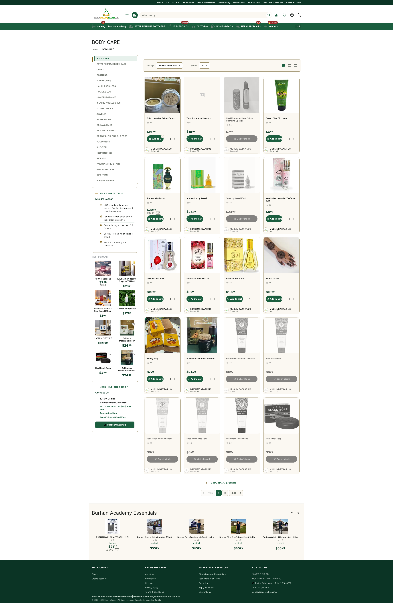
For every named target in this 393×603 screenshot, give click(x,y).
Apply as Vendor (206, 587)
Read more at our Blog (209, 578)
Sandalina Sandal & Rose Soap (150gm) (103, 309)
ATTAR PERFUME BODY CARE (111, 64)
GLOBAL (176, 2)
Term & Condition (108, 413)
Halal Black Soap (103, 368)
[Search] (269, 15)
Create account (99, 578)
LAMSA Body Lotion (126, 308)
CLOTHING (102, 75)
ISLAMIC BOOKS (105, 108)
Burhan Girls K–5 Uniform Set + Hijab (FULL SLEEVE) (280, 537)
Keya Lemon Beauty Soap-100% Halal (126, 280)
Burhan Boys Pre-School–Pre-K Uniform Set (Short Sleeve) (155, 537)
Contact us (150, 578)
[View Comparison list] (276, 15)
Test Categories (104, 153)
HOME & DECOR (104, 92)
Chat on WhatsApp (116, 425)
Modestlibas (239, 2)
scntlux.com (254, 2)
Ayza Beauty (224, 2)
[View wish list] (284, 15)
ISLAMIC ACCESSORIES (109, 103)
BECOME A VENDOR (273, 2)
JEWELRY (102, 114)
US (167, 2)
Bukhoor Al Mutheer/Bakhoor (126, 369)
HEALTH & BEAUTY (106, 130)
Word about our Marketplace (212, 574)
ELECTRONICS (104, 80)
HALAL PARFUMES (206, 2)
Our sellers (204, 583)
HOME (160, 2)
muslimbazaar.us (161, 149)
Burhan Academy (105, 180)
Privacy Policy (151, 587)
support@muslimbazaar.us (113, 417)
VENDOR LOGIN (293, 2)
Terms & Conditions (154, 592)
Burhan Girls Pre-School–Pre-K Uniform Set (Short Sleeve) (196, 537)
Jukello (158, 600)
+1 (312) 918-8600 (282, 583)
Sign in (95, 574)
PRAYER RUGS (104, 119)
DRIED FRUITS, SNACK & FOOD (112, 136)
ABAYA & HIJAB (104, 125)
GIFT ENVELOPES (105, 169)
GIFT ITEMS (102, 175)
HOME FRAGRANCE (106, 97)
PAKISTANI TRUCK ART (108, 164)
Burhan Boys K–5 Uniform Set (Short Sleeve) (112, 537)
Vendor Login (205, 592)
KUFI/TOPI (102, 147)
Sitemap (149, 583)
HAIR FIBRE (188, 2)
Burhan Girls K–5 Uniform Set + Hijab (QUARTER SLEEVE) (238, 537)
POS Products (103, 141)
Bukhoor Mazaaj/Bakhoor (127, 339)
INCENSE (101, 158)
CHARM (100, 69)
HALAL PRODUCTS (106, 86)
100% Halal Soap (103, 279)
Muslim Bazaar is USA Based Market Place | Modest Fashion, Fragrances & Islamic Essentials (136, 596)
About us (149, 574)
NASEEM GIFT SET (103, 338)
